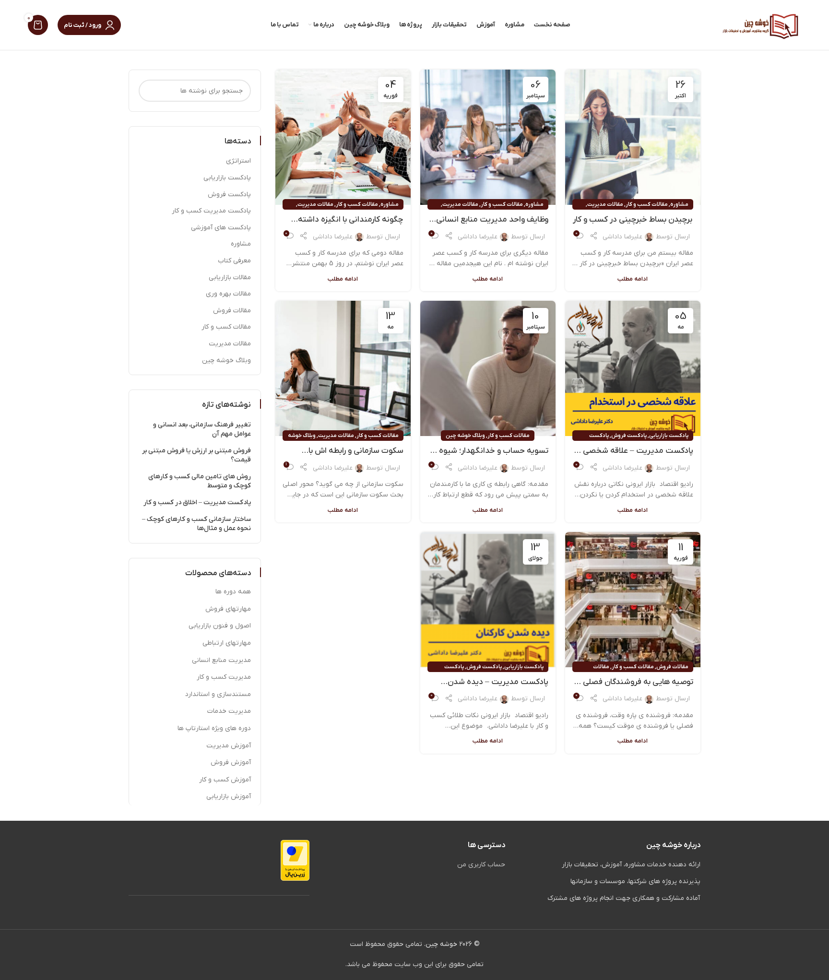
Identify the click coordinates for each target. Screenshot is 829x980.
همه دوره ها (233, 591)
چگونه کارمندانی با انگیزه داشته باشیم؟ (350, 220)
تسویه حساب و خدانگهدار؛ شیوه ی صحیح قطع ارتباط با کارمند (489, 451)
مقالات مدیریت (605, 204)
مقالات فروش (672, 666)
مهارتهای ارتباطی (226, 643)
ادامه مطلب (632, 279)
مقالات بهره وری (228, 293)
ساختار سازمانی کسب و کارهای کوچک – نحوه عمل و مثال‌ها (196, 524)
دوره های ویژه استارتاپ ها (214, 728)
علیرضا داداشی (622, 236)
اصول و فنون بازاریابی (220, 625)
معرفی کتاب (234, 260)
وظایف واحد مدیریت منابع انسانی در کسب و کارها (492, 220)
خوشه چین (441, 944)
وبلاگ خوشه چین (465, 435)
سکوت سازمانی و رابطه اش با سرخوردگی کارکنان (355, 451)
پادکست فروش (629, 435)
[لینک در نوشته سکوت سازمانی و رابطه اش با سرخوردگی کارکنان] (343, 368)
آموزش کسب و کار (225, 779)
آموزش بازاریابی (228, 796)
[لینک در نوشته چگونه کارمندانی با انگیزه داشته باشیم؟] (343, 137)
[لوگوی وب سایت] (760, 24)
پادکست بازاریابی (668, 435)
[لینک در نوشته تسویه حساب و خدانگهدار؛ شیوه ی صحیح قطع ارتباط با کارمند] (488, 368)
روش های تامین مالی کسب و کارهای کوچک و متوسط (199, 481)
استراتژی (238, 160)
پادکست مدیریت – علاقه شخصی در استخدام (633, 451)
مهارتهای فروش (228, 609)
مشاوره (679, 204)
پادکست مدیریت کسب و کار (211, 210)
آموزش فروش (231, 762)
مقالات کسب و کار (647, 204)
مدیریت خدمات (229, 711)
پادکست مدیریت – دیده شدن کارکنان (498, 682)
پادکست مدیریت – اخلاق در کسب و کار (197, 502)
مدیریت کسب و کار (224, 677)
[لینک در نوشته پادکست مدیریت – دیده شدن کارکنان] (488, 599)
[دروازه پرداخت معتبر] (295, 859)
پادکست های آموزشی (221, 227)
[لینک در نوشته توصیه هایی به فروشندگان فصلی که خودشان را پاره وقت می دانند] (632, 599)
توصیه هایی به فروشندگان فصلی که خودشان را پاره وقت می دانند (632, 682)
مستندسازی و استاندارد (218, 694)
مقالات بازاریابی (230, 277)
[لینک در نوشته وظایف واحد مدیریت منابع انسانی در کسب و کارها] (488, 137)
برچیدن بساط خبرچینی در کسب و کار (632, 219)
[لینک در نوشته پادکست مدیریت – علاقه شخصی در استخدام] (632, 368)
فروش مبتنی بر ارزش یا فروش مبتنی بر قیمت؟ (196, 455)
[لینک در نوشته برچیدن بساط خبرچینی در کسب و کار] (632, 137)
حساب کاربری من (481, 864)
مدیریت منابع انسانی (221, 660)
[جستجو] (150, 91)
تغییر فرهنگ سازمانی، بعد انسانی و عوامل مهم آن (202, 429)
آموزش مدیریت (228, 745)
